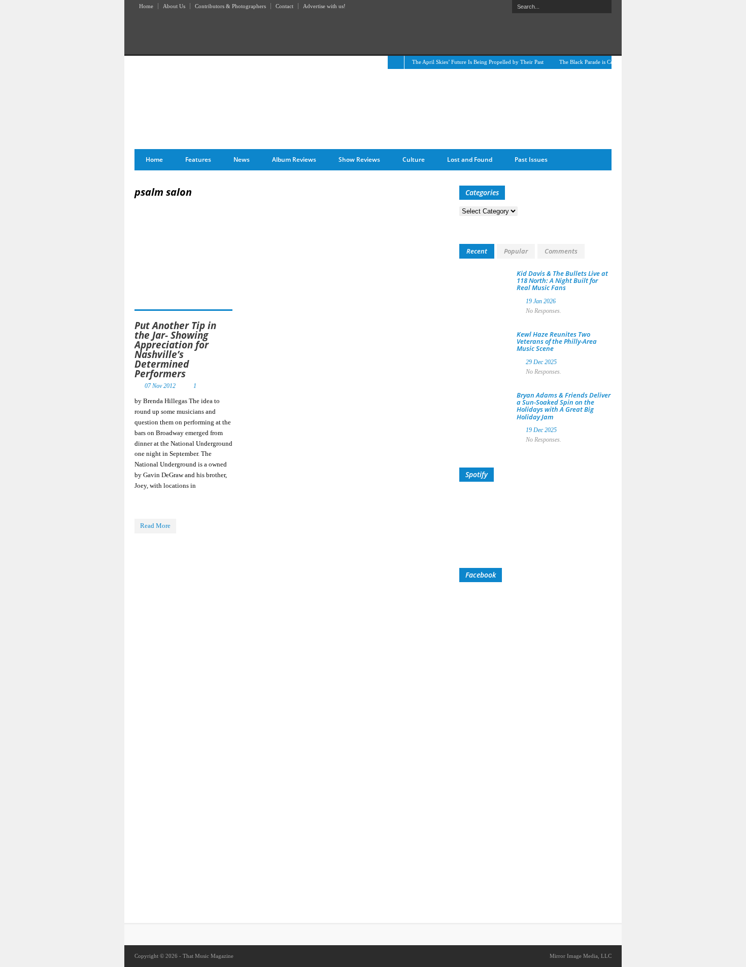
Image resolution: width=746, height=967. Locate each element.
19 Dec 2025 (541, 430)
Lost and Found (469, 159)
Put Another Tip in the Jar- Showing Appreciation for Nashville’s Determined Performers (175, 349)
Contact (284, 6)
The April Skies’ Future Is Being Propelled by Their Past (478, 62)
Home (146, 6)
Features (198, 159)
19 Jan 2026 (541, 301)
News (241, 159)
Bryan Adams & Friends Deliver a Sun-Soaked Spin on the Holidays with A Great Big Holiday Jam (564, 405)
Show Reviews (359, 159)
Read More (155, 525)
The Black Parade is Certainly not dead (604, 62)
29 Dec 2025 (541, 362)
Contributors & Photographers (230, 6)
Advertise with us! (324, 6)
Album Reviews (294, 159)
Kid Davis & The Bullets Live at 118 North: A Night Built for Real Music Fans (562, 281)
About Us (174, 6)
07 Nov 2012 (160, 385)
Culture (413, 159)
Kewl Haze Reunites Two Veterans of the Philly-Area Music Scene (557, 341)
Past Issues (531, 159)
